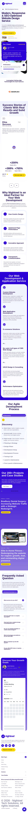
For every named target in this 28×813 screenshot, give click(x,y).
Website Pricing (4, 766)
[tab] (14, 415)
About (2, 762)
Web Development (5, 512)
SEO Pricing (3, 764)
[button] (14, 150)
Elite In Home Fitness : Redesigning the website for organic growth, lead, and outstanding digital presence (13, 556)
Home (2, 760)
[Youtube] (9, 745)
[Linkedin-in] (6, 745)
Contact (2, 768)
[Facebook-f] (2, 745)
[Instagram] (13, 745)
